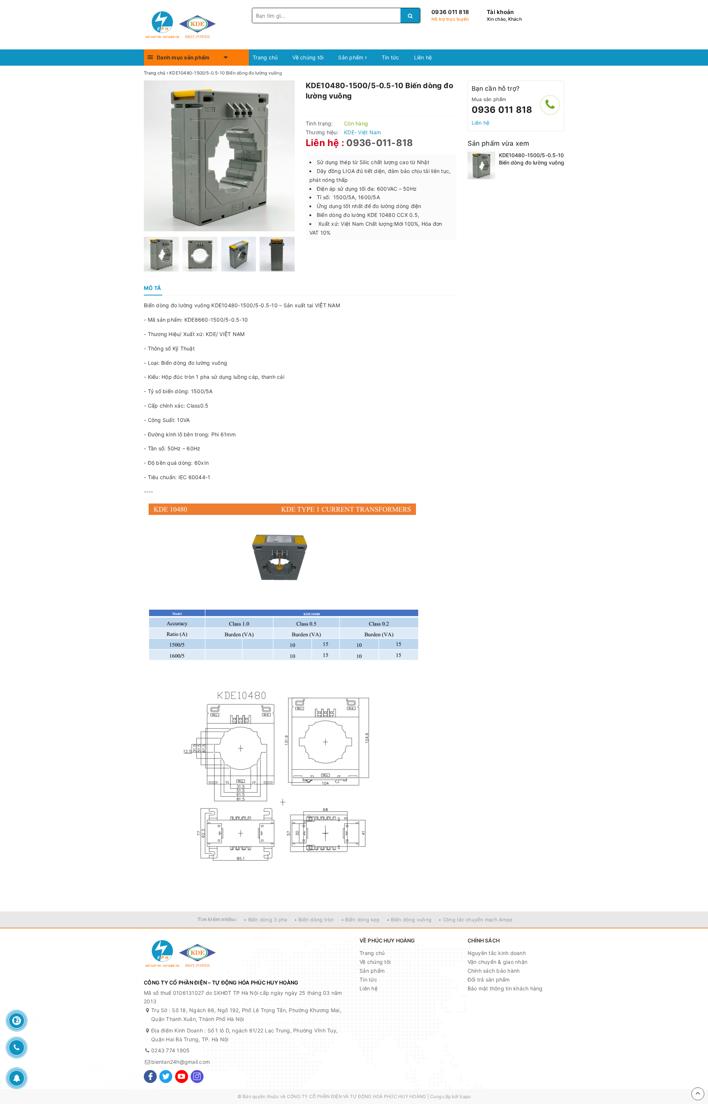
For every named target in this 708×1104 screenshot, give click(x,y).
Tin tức (390, 57)
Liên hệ (423, 57)
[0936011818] (550, 105)
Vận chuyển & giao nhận (498, 962)
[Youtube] (181, 1076)
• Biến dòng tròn (314, 920)
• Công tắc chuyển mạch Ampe (475, 920)
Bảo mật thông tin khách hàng (505, 988)
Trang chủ (265, 57)
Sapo (465, 1096)
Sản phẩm (351, 57)
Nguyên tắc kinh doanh (497, 953)
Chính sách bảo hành (494, 971)
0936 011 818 (450, 11)
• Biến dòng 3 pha (265, 920)
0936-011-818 (379, 142)
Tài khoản (500, 11)
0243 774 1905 (170, 1050)
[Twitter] (165, 1076)
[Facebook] (150, 1076)
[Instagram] (197, 1076)
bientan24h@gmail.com (180, 1062)
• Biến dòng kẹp (360, 920)
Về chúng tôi (307, 57)
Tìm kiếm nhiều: (217, 919)
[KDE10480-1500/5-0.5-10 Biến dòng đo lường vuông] (481, 165)
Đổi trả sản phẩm (489, 979)
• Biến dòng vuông (409, 920)
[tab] (152, 288)
